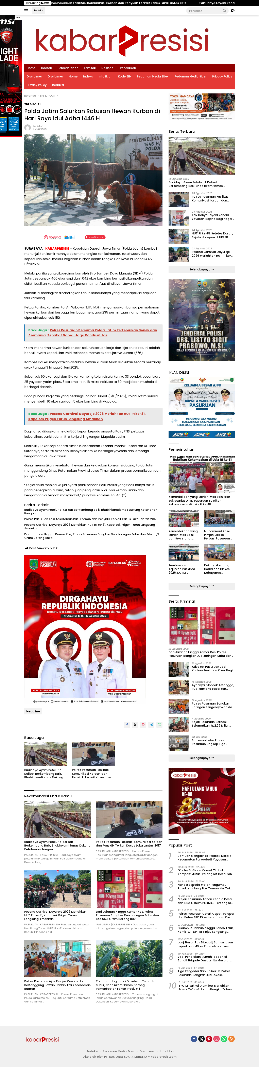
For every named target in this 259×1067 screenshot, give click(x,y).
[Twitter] (201, 1039)
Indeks (38, 10)
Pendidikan (128, 68)
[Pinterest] (209, 1039)
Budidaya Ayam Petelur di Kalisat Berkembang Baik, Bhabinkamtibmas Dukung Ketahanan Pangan (90, 511)
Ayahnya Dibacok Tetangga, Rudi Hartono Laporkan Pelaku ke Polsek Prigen (213, 686)
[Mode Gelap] (233, 10)
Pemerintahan (68, 68)
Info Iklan (105, 76)
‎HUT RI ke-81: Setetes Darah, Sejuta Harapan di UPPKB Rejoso (212, 235)
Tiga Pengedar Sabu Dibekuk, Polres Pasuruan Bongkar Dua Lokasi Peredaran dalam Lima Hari (204, 973)
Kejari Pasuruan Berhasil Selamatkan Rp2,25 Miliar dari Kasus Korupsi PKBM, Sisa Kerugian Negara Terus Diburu (212, 723)
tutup (18, 17)
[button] (225, 10)
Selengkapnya (200, 269)
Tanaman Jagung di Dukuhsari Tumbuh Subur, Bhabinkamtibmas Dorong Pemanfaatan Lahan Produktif (125, 985)
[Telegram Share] (151, 725)
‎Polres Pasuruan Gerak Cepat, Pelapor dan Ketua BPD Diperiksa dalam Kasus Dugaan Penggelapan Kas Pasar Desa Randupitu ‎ (206, 915)
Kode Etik (124, 76)
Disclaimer (34, 76)
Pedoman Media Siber (153, 76)
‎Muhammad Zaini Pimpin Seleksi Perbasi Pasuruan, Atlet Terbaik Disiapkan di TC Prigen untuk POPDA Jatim (218, 534)
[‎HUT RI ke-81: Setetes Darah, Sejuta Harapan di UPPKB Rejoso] (179, 236)
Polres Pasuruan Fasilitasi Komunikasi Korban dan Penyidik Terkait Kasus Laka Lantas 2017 (90, 519)
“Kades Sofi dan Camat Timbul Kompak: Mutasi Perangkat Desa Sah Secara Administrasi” (205, 872)
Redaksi (58, 85)
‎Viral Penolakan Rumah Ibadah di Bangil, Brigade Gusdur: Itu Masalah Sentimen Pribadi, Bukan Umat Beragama (204, 958)
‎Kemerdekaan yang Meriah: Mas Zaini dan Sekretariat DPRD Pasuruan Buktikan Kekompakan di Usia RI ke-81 (199, 500)
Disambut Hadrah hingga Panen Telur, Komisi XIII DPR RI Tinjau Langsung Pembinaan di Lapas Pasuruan (206, 929)
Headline (33, 711)
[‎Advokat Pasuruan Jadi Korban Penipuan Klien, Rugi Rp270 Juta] (179, 669)
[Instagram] (216, 1039)
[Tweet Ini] (135, 725)
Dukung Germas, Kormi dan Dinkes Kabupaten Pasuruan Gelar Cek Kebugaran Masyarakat (219, 568)
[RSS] (231, 1039)
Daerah (46, 68)
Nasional (107, 68)
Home (31, 68)
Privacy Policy (222, 76)
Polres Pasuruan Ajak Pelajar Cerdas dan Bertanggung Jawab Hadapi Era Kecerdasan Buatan (57, 985)
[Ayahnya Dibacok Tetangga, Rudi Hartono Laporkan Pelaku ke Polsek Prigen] (179, 687)
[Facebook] (194, 1039)
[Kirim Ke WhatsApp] (159, 725)
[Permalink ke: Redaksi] (27, 127)
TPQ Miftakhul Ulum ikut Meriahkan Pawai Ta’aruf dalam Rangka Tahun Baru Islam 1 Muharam (205, 987)
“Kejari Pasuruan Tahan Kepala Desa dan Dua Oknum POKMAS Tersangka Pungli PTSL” (205, 901)
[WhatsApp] (224, 1039)
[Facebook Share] (127, 725)
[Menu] (27, 10)
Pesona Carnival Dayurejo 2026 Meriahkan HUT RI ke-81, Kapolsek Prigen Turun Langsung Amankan (89, 526)
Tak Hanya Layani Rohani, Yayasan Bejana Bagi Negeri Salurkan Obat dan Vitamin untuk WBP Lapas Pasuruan (212, 216)
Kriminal (90, 68)
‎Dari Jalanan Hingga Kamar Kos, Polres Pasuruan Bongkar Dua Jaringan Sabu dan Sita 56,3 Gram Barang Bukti (91, 536)
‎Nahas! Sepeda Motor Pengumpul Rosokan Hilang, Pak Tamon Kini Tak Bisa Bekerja (204, 886)
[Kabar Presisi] (122, 39)
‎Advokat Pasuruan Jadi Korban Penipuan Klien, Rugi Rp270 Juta (212, 668)
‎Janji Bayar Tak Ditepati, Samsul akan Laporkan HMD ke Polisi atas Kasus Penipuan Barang (205, 944)
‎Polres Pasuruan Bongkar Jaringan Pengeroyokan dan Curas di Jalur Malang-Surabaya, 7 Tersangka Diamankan (213, 705)
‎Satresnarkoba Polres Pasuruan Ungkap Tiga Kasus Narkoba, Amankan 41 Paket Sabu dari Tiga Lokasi (213, 742)
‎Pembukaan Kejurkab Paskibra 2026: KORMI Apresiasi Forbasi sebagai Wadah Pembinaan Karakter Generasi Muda (184, 568)
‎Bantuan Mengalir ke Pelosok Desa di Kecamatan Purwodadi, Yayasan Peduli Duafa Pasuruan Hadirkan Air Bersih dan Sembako (205, 857)
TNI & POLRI (32, 104)
